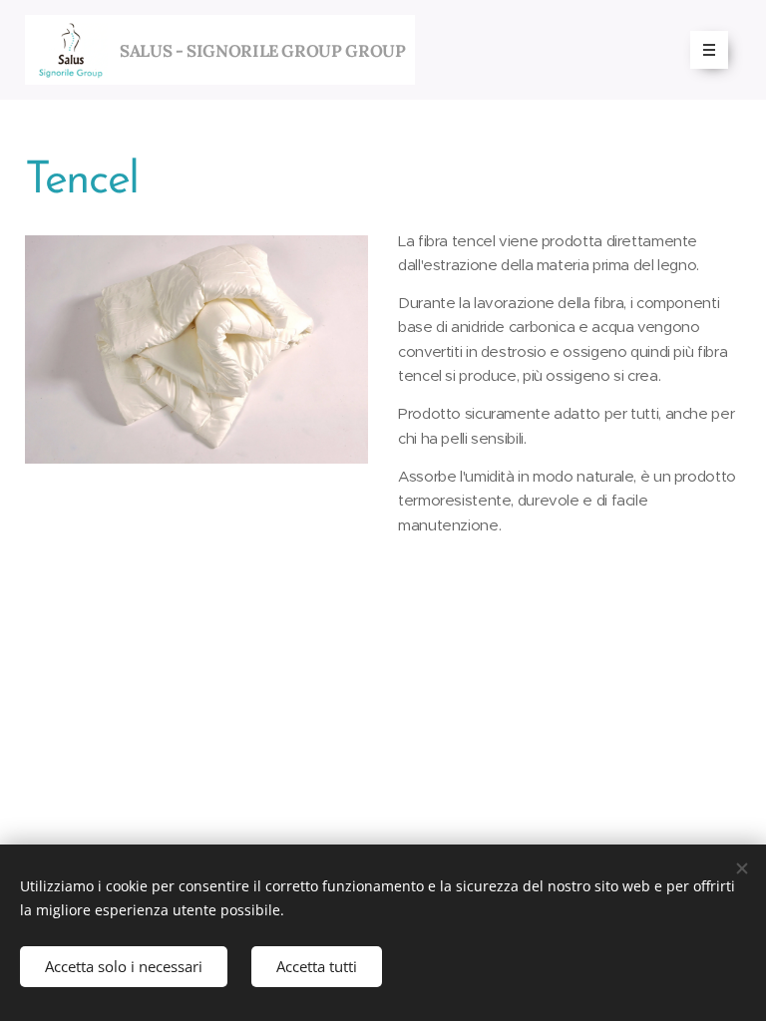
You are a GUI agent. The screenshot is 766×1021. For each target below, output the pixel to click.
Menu (709, 50)
